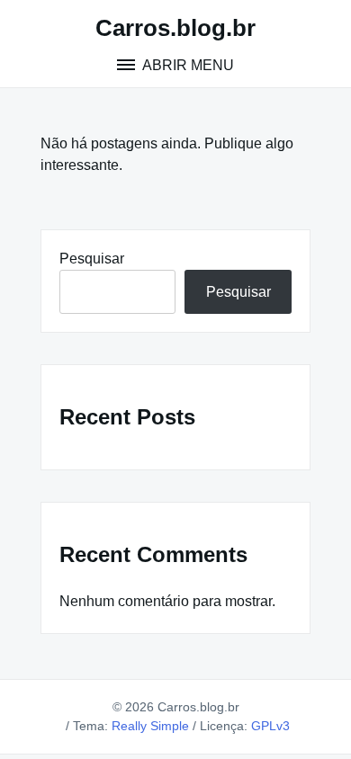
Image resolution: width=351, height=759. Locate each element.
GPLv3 (270, 726)
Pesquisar (91, 258)
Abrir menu (187, 65)
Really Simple (150, 726)
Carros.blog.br (175, 27)
